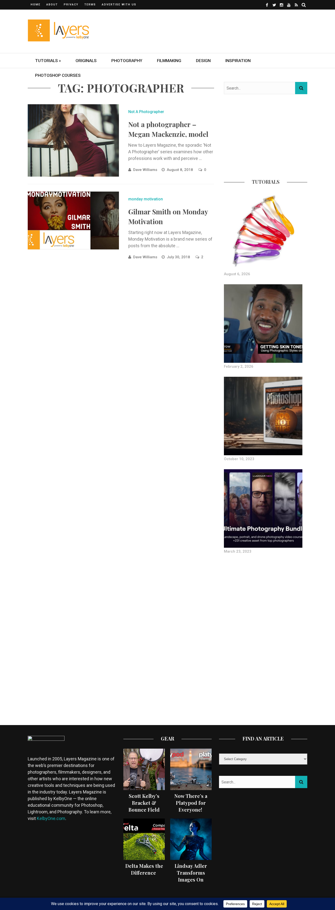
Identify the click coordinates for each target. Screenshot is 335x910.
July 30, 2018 (179, 257)
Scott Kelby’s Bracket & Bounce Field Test (144, 806)
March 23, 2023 (237, 551)
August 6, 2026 (237, 274)
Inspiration (238, 60)
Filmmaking (169, 60)
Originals (86, 60)
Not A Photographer (146, 111)
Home (35, 4)
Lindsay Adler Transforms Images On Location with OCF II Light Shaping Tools (191, 882)
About (52, 4)
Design (203, 60)
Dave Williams (145, 170)
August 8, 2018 (180, 170)
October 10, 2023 (239, 459)
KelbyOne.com (51, 818)
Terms (90, 4)
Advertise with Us (119, 4)
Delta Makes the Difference (144, 869)
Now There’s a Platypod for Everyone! (190, 803)
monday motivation (145, 199)
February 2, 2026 (238, 366)
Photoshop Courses (58, 75)
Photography (126, 60)
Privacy (71, 4)
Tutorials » (48, 60)
